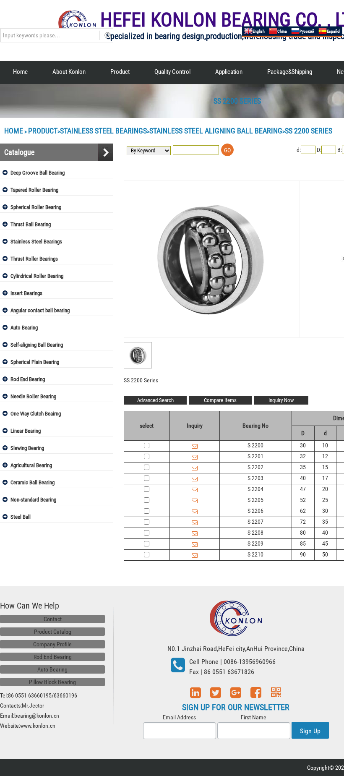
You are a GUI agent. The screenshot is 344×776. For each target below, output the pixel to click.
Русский (307, 31)
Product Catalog (52, 631)
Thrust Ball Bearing (30, 224)
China (282, 31)
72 (303, 521)
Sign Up (310, 731)
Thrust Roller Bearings (34, 259)
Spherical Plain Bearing (34, 362)
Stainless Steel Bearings (103, 130)
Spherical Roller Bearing (35, 207)
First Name (253, 717)
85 (303, 543)
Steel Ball (20, 517)
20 (325, 489)
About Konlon (69, 72)
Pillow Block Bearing (52, 682)
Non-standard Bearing (33, 499)
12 (325, 456)
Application (228, 72)
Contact (53, 619)
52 (303, 499)
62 (303, 510)
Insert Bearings (26, 293)
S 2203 (255, 478)
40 (303, 478)
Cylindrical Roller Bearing (36, 276)
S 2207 (255, 521)
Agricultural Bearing (31, 465)
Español (333, 31)
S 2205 (255, 499)
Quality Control (172, 72)
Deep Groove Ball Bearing (37, 173)
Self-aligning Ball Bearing (36, 345)
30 (303, 445)
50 (325, 554)
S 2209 (255, 543)
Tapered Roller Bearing (34, 190)
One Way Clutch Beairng (35, 413)
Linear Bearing (25, 431)
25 (325, 499)
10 (325, 445)
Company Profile (52, 644)
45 (325, 543)
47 (303, 489)
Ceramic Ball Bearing (32, 482)
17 (325, 478)
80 (303, 532)
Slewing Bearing (27, 448)
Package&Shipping (289, 72)
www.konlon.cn (37, 725)
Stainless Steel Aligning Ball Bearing (215, 130)
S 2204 (255, 489)
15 (325, 467)
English (259, 31)
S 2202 (255, 467)
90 (303, 554)
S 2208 (255, 532)
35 (303, 467)
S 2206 (255, 510)
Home (20, 72)
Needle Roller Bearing (33, 396)
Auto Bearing (24, 327)
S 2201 (255, 456)
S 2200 (255, 445)
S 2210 (255, 554)
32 (303, 456)
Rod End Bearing (27, 379)
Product (120, 72)
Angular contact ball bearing (40, 310)
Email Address (179, 717)
